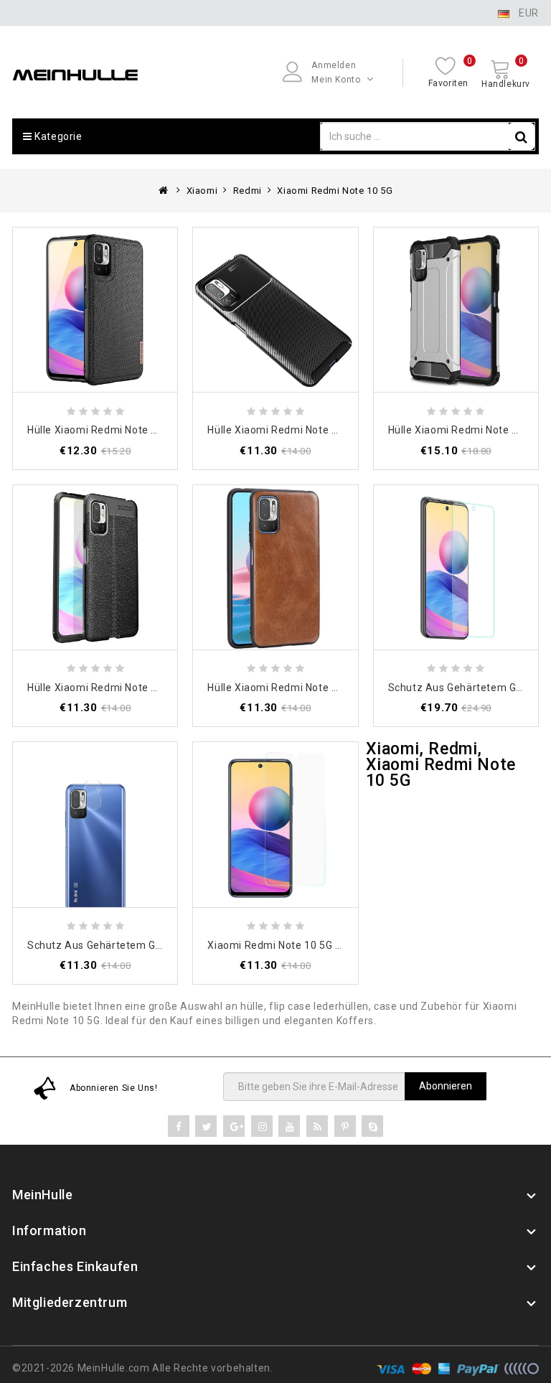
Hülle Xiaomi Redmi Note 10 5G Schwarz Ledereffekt (336, 687)
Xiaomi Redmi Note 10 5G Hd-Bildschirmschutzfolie (333, 945)
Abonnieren (445, 1086)
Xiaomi (202, 190)
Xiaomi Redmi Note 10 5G (334, 190)
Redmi (247, 190)
